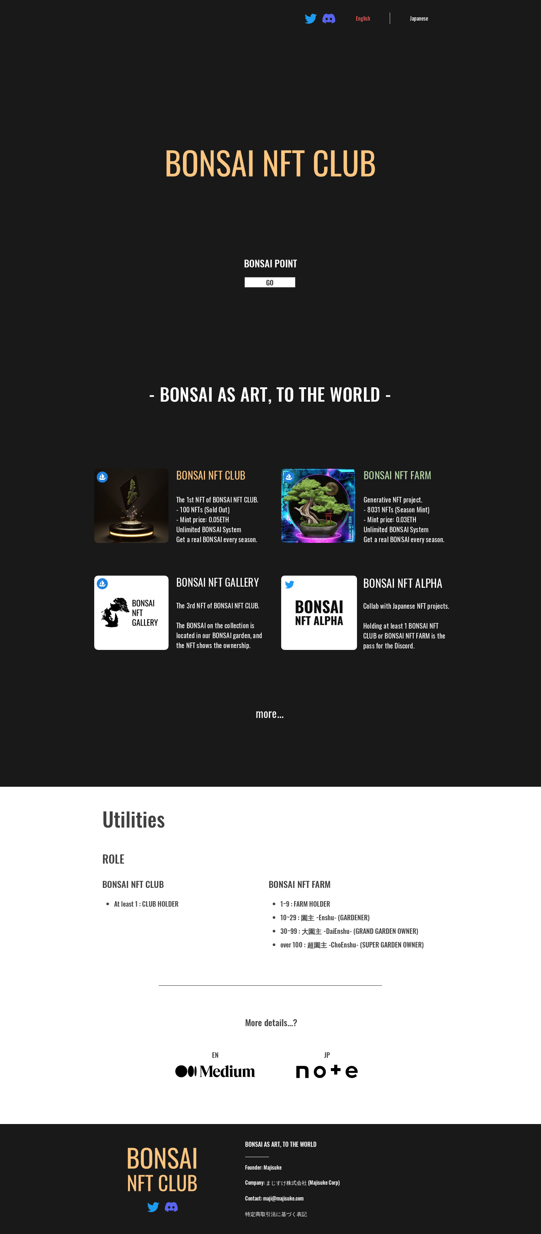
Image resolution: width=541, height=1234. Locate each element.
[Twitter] (311, 18)
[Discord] (329, 18)
